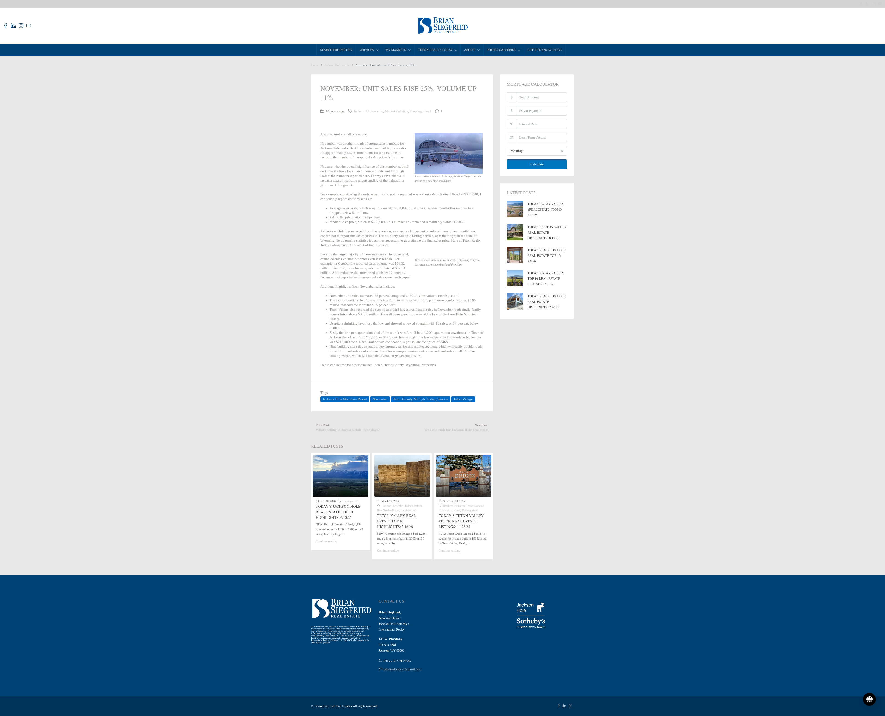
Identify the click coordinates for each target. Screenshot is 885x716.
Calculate (537, 164)
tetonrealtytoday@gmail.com (403, 669)
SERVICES (366, 50)
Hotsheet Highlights (392, 505)
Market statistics (396, 111)
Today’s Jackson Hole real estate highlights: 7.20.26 (547, 301)
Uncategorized (420, 111)
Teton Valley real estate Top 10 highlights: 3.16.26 (396, 521)
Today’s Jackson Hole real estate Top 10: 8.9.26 (547, 255)
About (469, 50)
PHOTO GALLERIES (501, 50)
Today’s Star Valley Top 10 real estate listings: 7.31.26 (546, 278)
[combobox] (537, 151)
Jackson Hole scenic (337, 65)
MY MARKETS (396, 50)
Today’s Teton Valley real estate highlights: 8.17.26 (547, 232)
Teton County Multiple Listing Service (420, 399)
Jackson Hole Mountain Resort (345, 399)
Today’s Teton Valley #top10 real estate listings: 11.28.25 (461, 521)
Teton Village (463, 399)
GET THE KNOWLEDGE (544, 50)
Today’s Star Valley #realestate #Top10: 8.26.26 (546, 209)
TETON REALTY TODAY (435, 50)
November (380, 399)
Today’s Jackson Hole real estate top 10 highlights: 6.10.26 (338, 512)
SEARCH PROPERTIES (336, 50)
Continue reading (327, 541)
